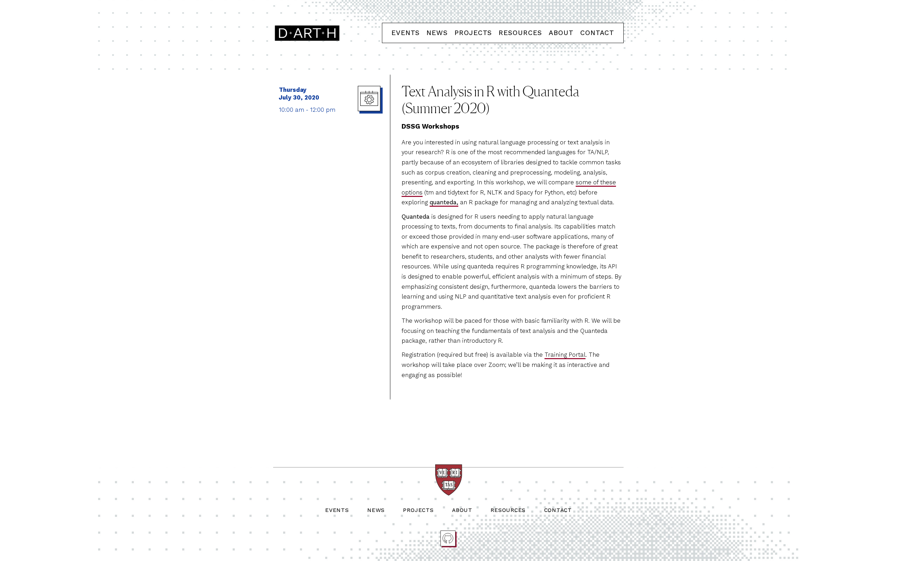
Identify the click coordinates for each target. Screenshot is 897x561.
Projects (473, 33)
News (437, 33)
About (561, 33)
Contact (597, 33)
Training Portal (565, 354)
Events (405, 33)
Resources (520, 33)
